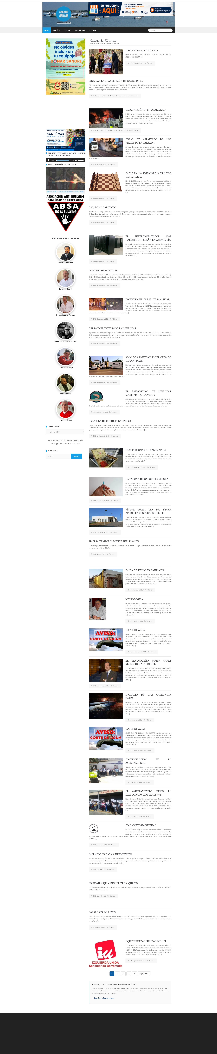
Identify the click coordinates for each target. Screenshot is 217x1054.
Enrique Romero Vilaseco (65, 315)
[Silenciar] (76, 160)
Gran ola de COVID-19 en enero (110, 421)
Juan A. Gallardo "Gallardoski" (65, 341)
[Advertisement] (65, 112)
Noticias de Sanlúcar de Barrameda (121, 96)
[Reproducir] (49, 160)
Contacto (93, 30)
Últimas (149, 63)
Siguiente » (144, 974)
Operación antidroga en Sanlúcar (112, 328)
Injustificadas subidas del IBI (145, 941)
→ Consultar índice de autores (103, 998)
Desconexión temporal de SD (145, 109)
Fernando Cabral (65, 289)
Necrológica (134, 599)
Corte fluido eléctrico (141, 50)
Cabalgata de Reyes (102, 912)
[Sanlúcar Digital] (63, 14)
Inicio (46, 30)
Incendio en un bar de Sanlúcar (147, 299)
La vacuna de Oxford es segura (146, 479)
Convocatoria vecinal (140, 825)
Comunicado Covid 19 (103, 270)
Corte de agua (135, 630)
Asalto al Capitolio (102, 207)
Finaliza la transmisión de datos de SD (116, 80)
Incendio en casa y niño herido (110, 854)
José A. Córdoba (66, 394)
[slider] (81, 160)
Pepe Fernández (65, 420)
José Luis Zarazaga (65, 367)
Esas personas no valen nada (145, 450)
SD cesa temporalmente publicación (114, 541)
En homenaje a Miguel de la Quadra (114, 883)
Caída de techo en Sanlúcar (144, 570)
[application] (65, 160)
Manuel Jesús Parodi (65, 263)
